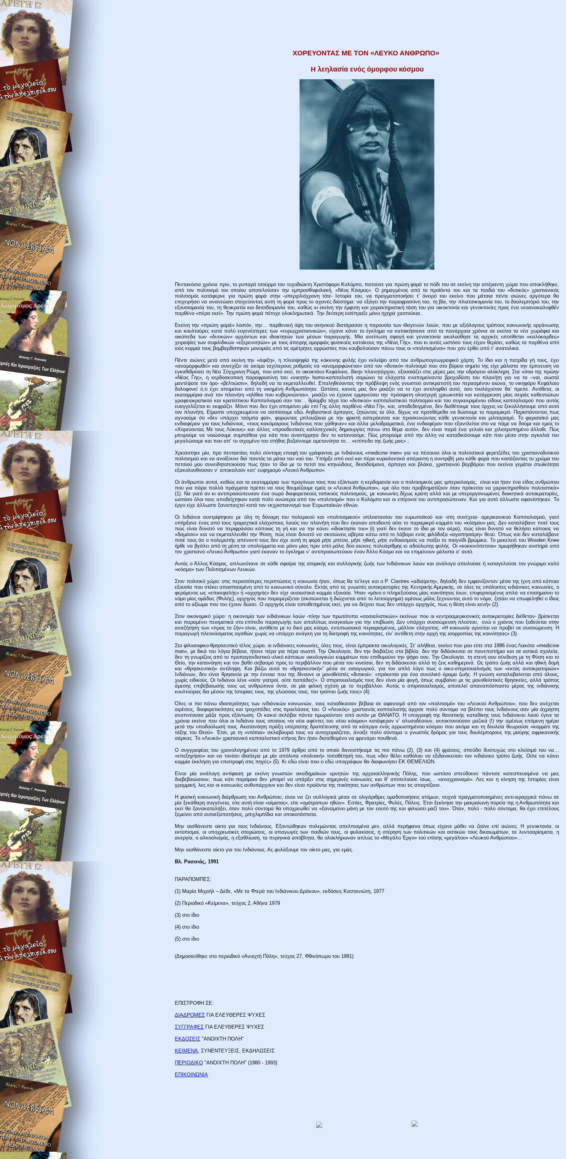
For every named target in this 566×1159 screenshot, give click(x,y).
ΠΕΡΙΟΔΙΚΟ (189, 1063)
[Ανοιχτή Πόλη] (415, 1125)
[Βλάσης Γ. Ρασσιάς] (319, 1125)
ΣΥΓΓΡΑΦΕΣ (189, 1027)
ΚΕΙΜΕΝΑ (186, 1051)
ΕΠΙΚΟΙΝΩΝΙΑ (191, 1074)
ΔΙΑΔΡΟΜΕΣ (190, 1015)
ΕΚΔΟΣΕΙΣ (187, 1039)
